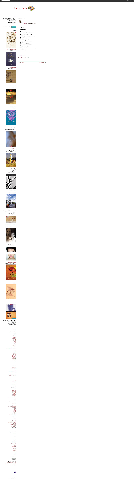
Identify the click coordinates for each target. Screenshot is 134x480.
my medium (14, 336)
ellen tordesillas (14, 391)
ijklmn (15, 396)
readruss (15, 418)
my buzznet (14, 354)
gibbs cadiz (14, 393)
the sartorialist (14, 420)
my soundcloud (14, 356)
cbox (15, 440)
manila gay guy (14, 404)
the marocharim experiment (12, 406)
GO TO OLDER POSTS (21, 62)
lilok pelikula (14, 403)
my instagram (14, 335)
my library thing (14, 360)
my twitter (14, 337)
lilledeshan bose (14, 402)
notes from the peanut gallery (12, 413)
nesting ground (14, 412)
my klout (15, 342)
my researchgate (14, 357)
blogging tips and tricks (12, 431)
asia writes (14, 382)
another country (14, 381)
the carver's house (13, 387)
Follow (14, 26)
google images (14, 446)
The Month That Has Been (12, 373)
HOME (15, 16)
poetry (21, 55)
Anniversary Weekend (13, 368)
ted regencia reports (13, 424)
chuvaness (14, 388)
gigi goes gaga (14, 394)
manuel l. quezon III (13, 405)
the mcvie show (14, 407)
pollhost (15, 451)
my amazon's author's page (12, 331)
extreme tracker (14, 442)
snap (15, 453)
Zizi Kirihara (14, 464)
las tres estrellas (14, 400)
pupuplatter (14, 417)
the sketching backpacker (12, 421)
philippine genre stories (13, 414)
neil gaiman (14, 411)
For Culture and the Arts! (12, 375)
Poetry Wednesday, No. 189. (12, 369)
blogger (15, 438)
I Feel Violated (14, 367)
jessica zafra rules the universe (12, 397)
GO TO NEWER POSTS (42, 62)
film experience (14, 392)
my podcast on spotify (13, 330)
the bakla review (14, 383)
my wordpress (14, 338)
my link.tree (14, 329)
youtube (15, 456)
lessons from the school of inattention (11, 401)
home (15, 328)
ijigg (15, 447)
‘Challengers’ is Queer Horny (12, 374)
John (15, 371)
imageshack (14, 448)
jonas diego (14, 398)
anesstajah (14, 380)
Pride (23, 55)
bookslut (15, 385)
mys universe (14, 410)
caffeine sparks (14, 386)
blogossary (14, 432)
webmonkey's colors (13, 455)
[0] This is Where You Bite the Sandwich (23, 57)
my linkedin (14, 350)
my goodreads (14, 345)
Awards (15, 370)
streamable (14, 454)
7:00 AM (24, 23)
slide (15, 452)
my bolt (15, 344)
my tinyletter (14, 343)
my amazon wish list (13, 361)
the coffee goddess (13, 389)
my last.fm (14, 353)
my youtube (14, 333)
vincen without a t (13, 426)
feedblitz (15, 444)
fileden (15, 445)
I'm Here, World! (14, 372)
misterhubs (14, 408)
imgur (15, 449)
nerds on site (14, 450)
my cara (15, 341)
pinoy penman (14, 415)
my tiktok (14, 334)
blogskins (14, 439)
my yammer (14, 359)
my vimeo (14, 349)
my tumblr (14, 339)
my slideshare (14, 358)
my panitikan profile (13, 346)
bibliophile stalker (13, 384)
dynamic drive (14, 441)
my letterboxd (14, 352)
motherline (14, 409)
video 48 (15, 425)
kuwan (15, 399)
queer (24, 55)
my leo (15, 362)
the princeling (14, 416)
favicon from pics (13, 443)
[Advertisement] (32, 16)
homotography (14, 395)
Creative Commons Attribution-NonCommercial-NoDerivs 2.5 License (10, 463)
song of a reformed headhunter (12, 422)
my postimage (14, 355)
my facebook (14, 332)
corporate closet (14, 390)
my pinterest (14, 340)
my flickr (15, 351)
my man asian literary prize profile (11, 348)
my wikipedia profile (13, 347)
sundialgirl (14, 423)
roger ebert (14, 419)
